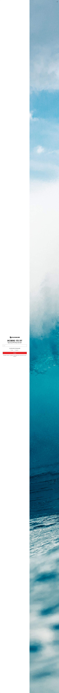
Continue (14, 353)
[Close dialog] (57, 2)
